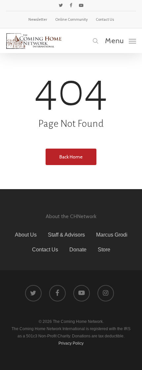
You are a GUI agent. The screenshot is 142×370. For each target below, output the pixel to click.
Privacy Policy (71, 343)
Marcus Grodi (111, 235)
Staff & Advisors (66, 235)
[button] (120, 40)
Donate (78, 249)
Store (104, 249)
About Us (26, 235)
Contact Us (45, 249)
